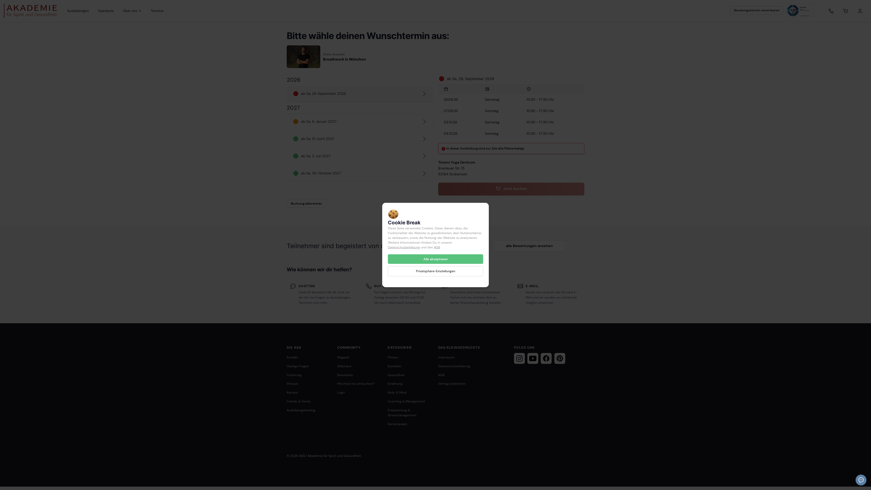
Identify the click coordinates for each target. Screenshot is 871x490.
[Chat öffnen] (861, 480)
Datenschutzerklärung (404, 247)
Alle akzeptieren (435, 259)
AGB (437, 247)
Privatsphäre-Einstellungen (435, 271)
